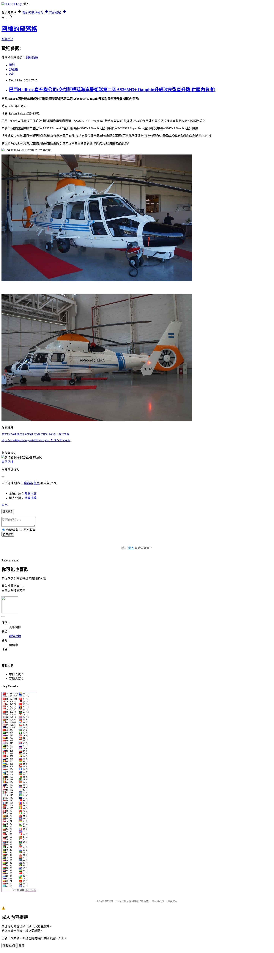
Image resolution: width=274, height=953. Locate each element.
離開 (21, 945)
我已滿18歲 (9, 945)
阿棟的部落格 (19, 28)
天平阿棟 (7, 461)
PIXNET (109, 901)
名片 (12, 73)
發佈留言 (8, 534)
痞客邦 (28, 483)
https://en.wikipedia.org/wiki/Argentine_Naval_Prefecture (35, 433)
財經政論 (32, 57)
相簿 (12, 65)
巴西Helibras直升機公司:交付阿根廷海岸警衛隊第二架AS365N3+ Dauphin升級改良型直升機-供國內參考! (112, 89)
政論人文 (31, 493)
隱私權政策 (158, 901)
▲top (4, 504)
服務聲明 (172, 901)
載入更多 (8, 511)
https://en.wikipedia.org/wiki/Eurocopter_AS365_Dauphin (35, 440)
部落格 (13, 69)
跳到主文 (7, 39)
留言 (37, 483)
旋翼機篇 (31, 498)
